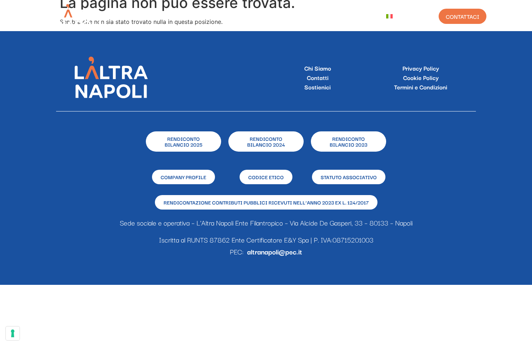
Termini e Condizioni (420, 87)
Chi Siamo (193, 16)
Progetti (233, 16)
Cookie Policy (421, 77)
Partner (309, 16)
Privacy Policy (420, 68)
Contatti (318, 77)
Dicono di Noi (353, 16)
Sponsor (271, 16)
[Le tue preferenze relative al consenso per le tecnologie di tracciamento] (13, 333)
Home (159, 16)
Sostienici (317, 87)
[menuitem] (395, 16)
